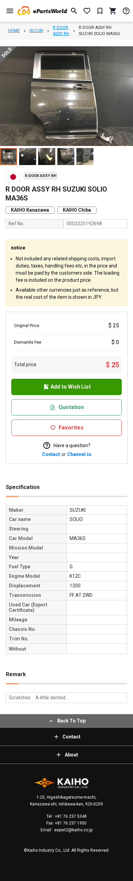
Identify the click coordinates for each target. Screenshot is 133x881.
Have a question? (72, 445)
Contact (51, 454)
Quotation (71, 407)
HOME (14, 30)
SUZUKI (36, 30)
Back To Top (71, 720)
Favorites (71, 427)
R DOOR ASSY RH (61, 30)
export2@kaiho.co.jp (72, 830)
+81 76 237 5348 (70, 816)
